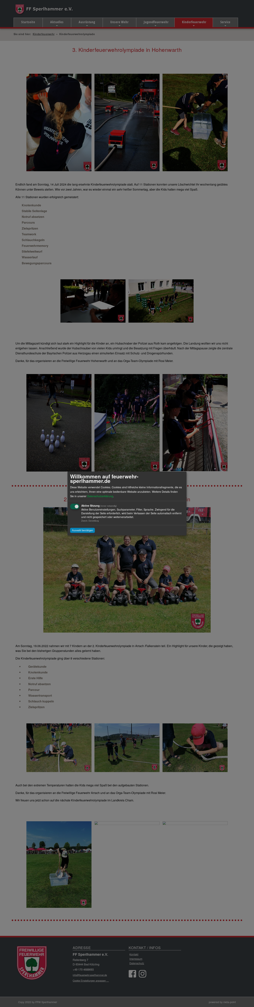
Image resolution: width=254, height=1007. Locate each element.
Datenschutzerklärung (100, 496)
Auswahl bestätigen (82, 530)
